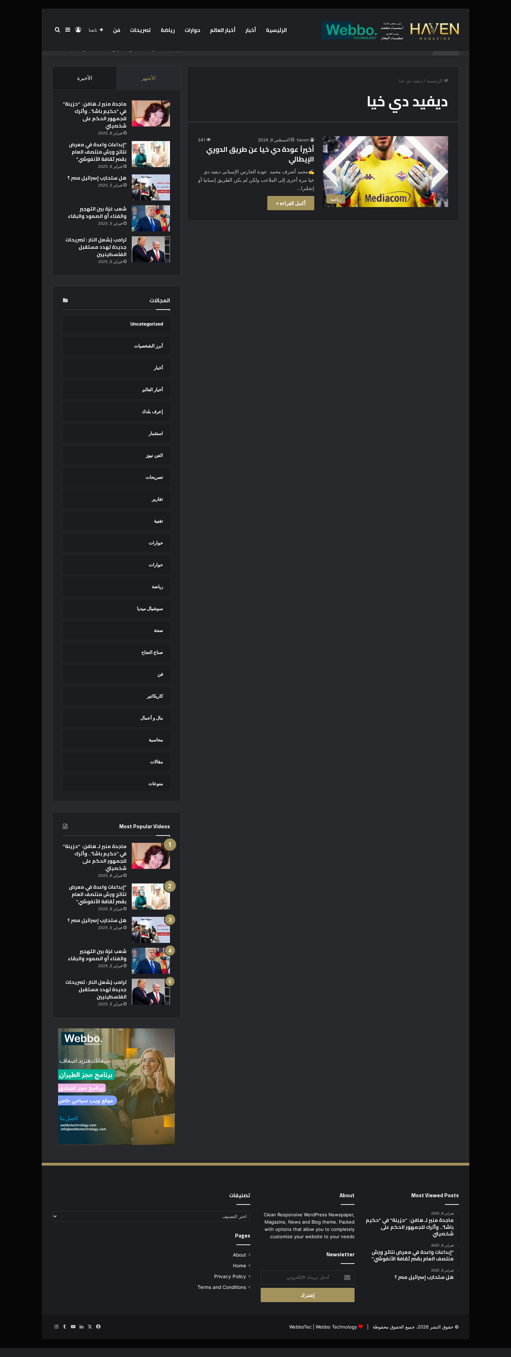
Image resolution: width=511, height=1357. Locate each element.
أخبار (250, 30)
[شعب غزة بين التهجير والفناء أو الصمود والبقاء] (151, 218)
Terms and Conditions (221, 1287)
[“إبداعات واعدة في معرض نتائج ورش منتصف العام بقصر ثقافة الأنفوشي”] (151, 154)
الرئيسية (276, 30)
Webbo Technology (336, 1327)
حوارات (192, 30)
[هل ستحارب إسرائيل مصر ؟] (151, 187)
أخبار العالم (223, 30)
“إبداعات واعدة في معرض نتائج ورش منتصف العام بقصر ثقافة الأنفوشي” (98, 152)
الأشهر (148, 78)
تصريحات (140, 30)
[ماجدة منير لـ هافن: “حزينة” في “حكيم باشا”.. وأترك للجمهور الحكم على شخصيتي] (151, 113)
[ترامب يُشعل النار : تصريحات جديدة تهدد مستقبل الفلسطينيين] (151, 249)
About (239, 1255)
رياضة (168, 30)
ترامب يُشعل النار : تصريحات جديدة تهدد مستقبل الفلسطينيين (96, 247)
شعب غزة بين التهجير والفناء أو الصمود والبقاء (97, 212)
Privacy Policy (230, 1276)
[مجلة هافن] (389, 30)
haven (303, 139)
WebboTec (300, 1327)
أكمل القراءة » (291, 203)
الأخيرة (84, 78)
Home (239, 1265)
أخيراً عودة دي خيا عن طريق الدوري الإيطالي (260, 154)
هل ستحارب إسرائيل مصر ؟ (97, 177)
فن (116, 30)
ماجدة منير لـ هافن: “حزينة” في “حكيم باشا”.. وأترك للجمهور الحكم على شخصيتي (95, 114)
